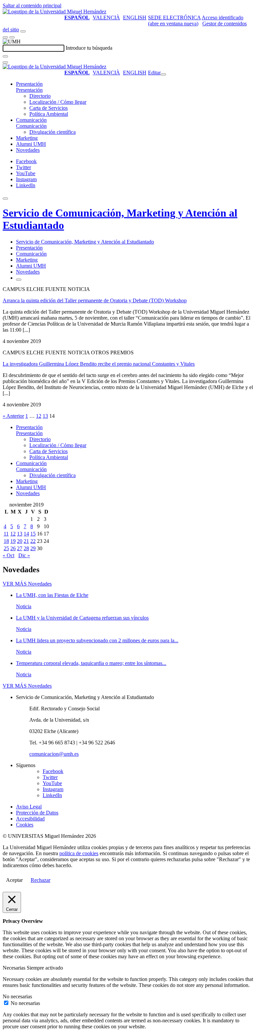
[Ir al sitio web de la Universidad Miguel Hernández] (54, 11)
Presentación (29, 84)
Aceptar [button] (14, 880)
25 (6, 548)
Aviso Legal (29, 806)
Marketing (27, 138)
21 (26, 541)
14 (26, 534)
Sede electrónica (174, 17)
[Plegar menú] (163, 74)
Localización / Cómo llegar (57, 102)
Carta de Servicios (48, 108)
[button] (29, 90)
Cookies (24, 824)
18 (6, 541)
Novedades (28, 150)
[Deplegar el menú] (18, 280)
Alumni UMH (31, 144)
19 (13, 541)
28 (26, 548)
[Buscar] (5, 56)
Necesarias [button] (15, 968)
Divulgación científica (52, 132)
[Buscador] (23, 31)
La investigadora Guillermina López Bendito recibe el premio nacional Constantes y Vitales (99, 364)
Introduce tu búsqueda (89, 48)
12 (38, 416)
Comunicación (31, 120)
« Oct (8, 555)
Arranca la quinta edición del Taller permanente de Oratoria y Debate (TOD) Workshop (95, 300)
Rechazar (40, 880)
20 (19, 541)
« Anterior (13, 416)
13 (45, 416)
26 (13, 548)
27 (19, 548)
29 (33, 548)
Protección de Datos (37, 812)
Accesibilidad (30, 818)
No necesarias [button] (17, 996)
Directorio (40, 96)
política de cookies (78, 853)
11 (6, 534)
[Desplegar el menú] (12, 37)
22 (33, 541)
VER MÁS (27, 584)
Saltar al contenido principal (32, 5)
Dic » (24, 555)
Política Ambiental (48, 114)
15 (33, 534)
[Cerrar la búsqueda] (5, 62)
